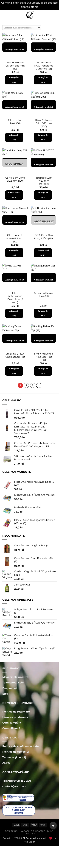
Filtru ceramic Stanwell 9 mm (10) (15, 238)
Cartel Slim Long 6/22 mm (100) (15, 179)
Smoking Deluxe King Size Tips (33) (43, 356)
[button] (4, 15)
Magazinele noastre (32, 831)
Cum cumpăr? (11, 722)
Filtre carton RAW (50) (15, 122)
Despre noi (11, 831)
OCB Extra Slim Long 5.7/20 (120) (43, 237)
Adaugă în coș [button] (14, 79)
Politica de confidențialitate (20, 746)
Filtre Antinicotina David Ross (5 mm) (15, 297)
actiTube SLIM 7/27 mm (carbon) (44, 181)
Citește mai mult (14, 194)
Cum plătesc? (11, 728)
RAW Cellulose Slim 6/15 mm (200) (43, 123)
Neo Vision (29, 841)
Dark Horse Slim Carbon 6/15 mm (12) (15, 65)
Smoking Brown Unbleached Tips (15, 355)
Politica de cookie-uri (16, 751)
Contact (30, 833)
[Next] (38, 385)
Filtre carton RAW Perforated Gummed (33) (43, 65)
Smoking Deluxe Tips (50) (43, 294)
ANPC (6, 762)
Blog (50, 831)
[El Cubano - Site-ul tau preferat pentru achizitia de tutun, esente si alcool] (29, 15)
